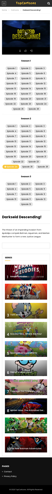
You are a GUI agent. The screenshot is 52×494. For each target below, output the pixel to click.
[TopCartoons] (26, 3)
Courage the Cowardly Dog (25, 391)
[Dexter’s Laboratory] (26, 368)
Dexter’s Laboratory (20, 372)
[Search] (48, 3)
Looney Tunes (17, 295)
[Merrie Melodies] (26, 273)
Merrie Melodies (18, 276)
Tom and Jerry (18, 314)
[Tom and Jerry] (26, 311)
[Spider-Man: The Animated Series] (26, 406)
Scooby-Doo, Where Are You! (26, 333)
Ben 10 (13, 429)
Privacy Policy (10, 476)
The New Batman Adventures (25, 448)
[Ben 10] (26, 425)
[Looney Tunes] (26, 292)
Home (4, 10)
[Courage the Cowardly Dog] (26, 387)
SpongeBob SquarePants (23, 352)
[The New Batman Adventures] (26, 444)
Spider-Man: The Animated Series (28, 410)
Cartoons (15, 10)
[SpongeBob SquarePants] (26, 349)
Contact (8, 471)
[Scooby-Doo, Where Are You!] (26, 330)
